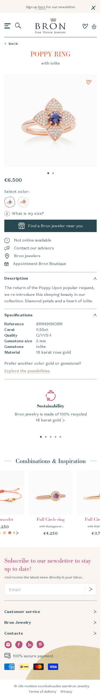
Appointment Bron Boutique (39, 263)
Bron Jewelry (17, 622)
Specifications (18, 315)
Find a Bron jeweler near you (55, 225)
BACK (13, 44)
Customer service (22, 611)
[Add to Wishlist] (89, 82)
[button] (7, 26)
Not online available (32, 240)
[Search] (18, 26)
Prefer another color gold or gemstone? (42, 367)
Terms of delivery (42, 691)
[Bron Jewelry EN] (50, 26)
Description (16, 278)
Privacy (66, 691)
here (42, 7)
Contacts (13, 633)
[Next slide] (17, 533)
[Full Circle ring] (51, 504)
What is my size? (25, 213)
